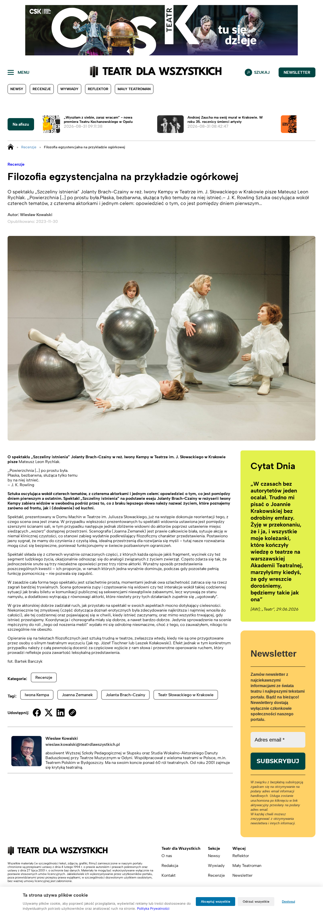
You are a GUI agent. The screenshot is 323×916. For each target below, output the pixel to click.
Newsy (16, 89)
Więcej (239, 848)
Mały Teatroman (134, 89)
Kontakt (169, 875)
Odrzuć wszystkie (256, 901)
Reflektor (98, 89)
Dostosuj (288, 901)
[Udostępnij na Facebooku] (37, 713)
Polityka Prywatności (153, 908)
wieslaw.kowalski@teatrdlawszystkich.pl (82, 744)
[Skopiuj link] (72, 713)
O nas (167, 855)
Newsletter (297, 72)
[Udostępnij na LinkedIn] (61, 713)
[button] (8, 30)
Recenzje (42, 89)
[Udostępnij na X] (49, 713)
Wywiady (69, 89)
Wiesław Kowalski (36, 214)
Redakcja (170, 865)
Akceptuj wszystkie (215, 901)
